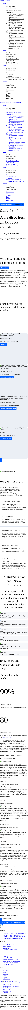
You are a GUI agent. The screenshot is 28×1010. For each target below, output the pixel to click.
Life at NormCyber (11, 74)
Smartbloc (3, 344)
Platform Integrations (15, 27)
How (4, 50)
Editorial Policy (7, 991)
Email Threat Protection (15, 25)
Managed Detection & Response (15, 24)
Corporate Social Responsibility (15, 79)
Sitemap (5, 992)
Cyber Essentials (14, 48)
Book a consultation (5, 102)
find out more (7, 737)
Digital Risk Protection (15, 22)
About (4, 65)
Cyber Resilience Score (12, 59)
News (7, 91)
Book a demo (4, 268)
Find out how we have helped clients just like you (12, 923)
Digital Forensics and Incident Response (14, 936)
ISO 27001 (12, 45)
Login (4, 99)
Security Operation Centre (10, 949)
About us (8, 73)
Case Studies (10, 90)
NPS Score (9, 76)
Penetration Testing (14, 20)
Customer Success (6, 438)
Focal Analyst (10, 60)
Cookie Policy (7, 988)
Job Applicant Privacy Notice (11, 986)
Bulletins (8, 93)
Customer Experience (7, 377)
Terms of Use (6, 989)
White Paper (9, 98)
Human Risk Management (16, 19)
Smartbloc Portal (10, 62)
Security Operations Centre (16, 28)
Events (8, 96)
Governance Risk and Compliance (12, 938)
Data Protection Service (15, 46)
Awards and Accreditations (13, 77)
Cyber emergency (16, 102)
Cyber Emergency (14, 41)
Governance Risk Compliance (14, 43)
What (4, 3)
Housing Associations (9, 964)
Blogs (7, 95)
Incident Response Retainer (17, 40)
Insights (5, 81)
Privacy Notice (7, 984)
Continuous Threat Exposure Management (15, 933)
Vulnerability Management (16, 14)
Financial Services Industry (10, 962)
